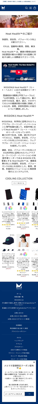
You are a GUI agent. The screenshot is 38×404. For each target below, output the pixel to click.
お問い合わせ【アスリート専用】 (19, 319)
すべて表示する (18, 183)
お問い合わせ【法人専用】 (19, 316)
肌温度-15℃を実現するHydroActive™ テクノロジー (19, 309)
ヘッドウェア (18, 341)
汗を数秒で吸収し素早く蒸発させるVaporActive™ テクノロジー (19, 304)
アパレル (19, 344)
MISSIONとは (19, 300)
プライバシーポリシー (19, 331)
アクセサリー (19, 347)
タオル (19, 338)
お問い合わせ (18, 313)
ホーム (19, 294)
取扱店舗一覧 (18, 297)
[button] (6, 224)
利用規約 (19, 325)
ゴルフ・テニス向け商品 (19, 359)
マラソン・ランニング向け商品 (19, 353)
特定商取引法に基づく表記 (19, 328)
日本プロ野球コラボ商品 (19, 350)
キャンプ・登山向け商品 (19, 356)
